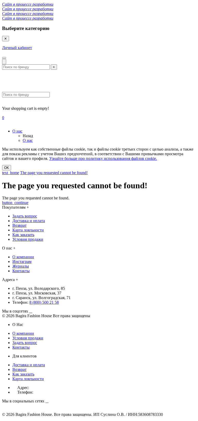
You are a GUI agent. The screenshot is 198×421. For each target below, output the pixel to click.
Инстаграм (21, 261)
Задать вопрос (24, 216)
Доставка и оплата (28, 221)
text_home (10, 172)
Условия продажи (27, 239)
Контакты (21, 271)
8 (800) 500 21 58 (44, 302)
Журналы (20, 266)
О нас (17, 131)
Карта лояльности (28, 230)
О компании (23, 257)
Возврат (19, 225)
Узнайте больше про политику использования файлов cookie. (103, 158)
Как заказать (23, 234)
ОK (6, 168)
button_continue (15, 202)
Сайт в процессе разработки (27, 4)
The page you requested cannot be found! (54, 172)
